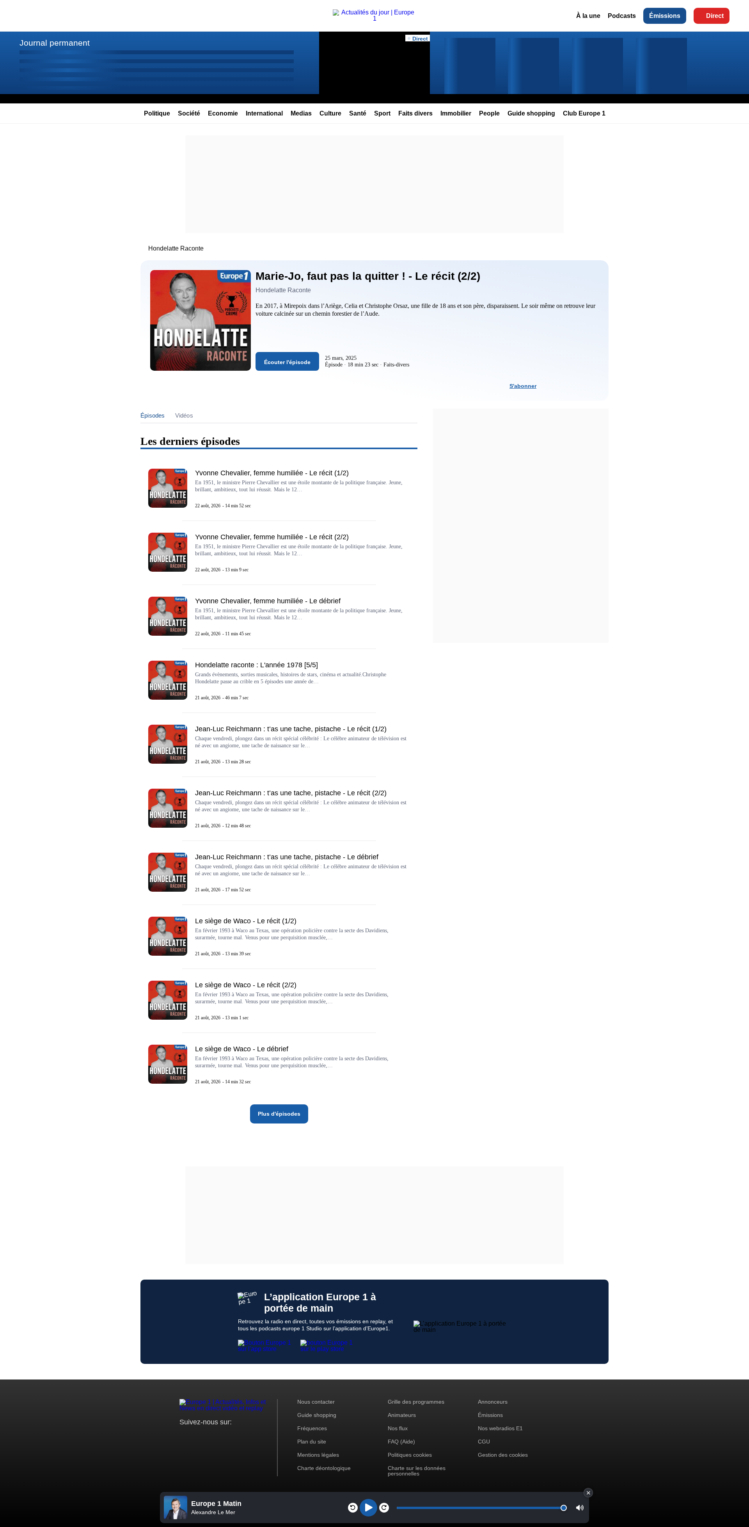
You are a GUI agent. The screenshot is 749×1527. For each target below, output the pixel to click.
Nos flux (398, 1428)
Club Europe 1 (584, 113)
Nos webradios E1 (500, 1428)
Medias (301, 113)
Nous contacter (316, 1402)
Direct (715, 15)
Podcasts (622, 15)
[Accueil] (374, 18)
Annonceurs (493, 1402)
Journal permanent (55, 42)
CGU (484, 1441)
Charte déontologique (324, 1468)
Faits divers (415, 113)
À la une (588, 15)
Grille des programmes (416, 1402)
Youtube (224, 1437)
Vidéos (184, 415)
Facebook (211, 1437)
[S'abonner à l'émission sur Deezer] (564, 385)
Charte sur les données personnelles (416, 1471)
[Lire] (368, 1507)
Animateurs (402, 1415)
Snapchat (237, 1437)
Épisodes (152, 415)
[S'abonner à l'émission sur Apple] (578, 385)
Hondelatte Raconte (176, 248)
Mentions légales (318, 1455)
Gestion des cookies (503, 1455)
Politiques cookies (410, 1455)
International (264, 113)
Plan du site (311, 1441)
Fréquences (312, 1428)
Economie (223, 113)
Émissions (664, 15)
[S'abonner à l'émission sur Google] (592, 385)
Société (189, 113)
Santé (357, 113)
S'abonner (522, 386)
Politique (157, 113)
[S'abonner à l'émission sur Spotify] (550, 385)
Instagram (197, 1437)
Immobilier (455, 113)
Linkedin (251, 1437)
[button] (580, 1507)
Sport (382, 113)
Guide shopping (531, 113)
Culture (330, 113)
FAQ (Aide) (401, 1441)
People (489, 113)
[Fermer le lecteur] (588, 1492)
